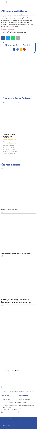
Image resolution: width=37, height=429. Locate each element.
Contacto (5, 391)
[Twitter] (17, 49)
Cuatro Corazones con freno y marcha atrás (15, 253)
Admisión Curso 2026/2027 (10, 371)
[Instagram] (21, 49)
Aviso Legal (29, 391)
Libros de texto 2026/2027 (9, 209)
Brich (13, 426)
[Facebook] (14, 49)
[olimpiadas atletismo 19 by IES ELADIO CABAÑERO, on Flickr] (8, 29)
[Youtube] (24, 49)
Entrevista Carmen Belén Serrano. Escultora (9, 136)
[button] (3, 38)
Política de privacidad (17, 391)
